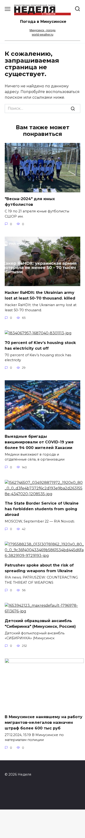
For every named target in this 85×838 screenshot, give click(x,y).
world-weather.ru (42, 34)
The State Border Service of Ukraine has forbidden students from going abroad (42, 509)
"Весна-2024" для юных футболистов (30, 202)
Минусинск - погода (42, 30)
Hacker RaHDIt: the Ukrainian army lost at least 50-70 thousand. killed (40, 295)
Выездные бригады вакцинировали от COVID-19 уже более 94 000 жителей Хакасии (39, 442)
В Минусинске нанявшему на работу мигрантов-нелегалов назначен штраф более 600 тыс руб (43, 722)
